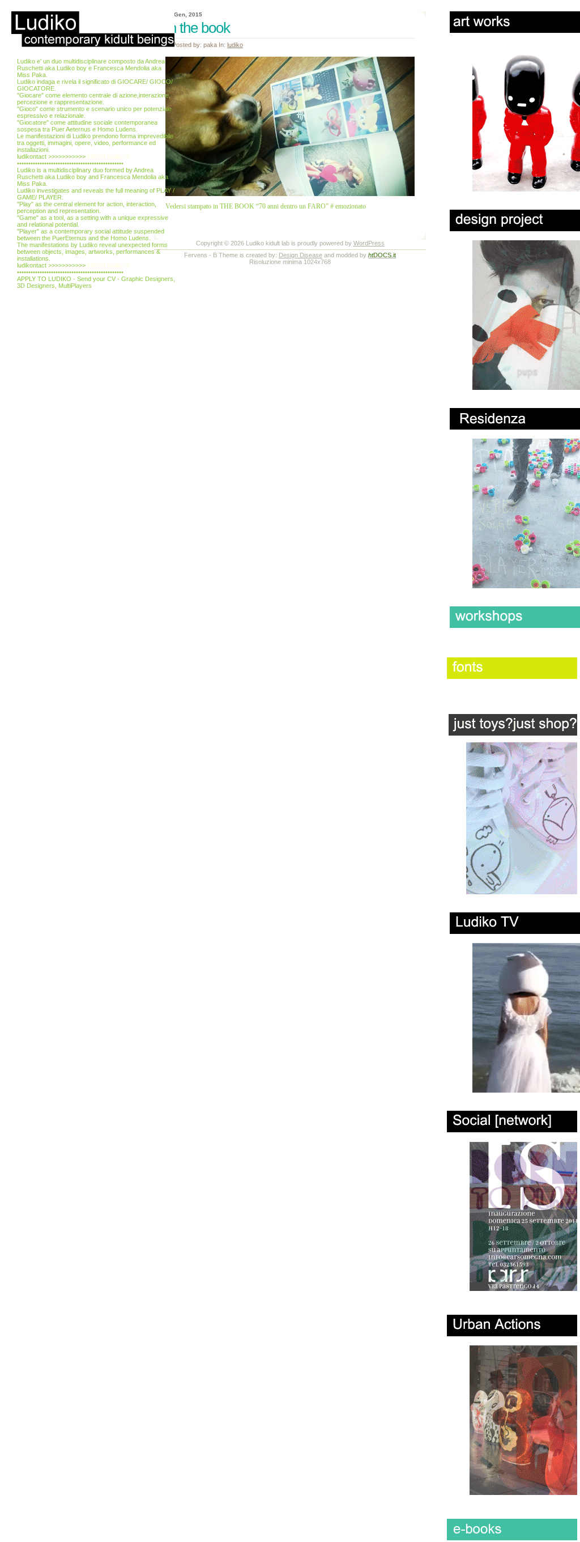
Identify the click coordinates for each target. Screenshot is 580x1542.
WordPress (369, 243)
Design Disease (300, 255)
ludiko (235, 44)
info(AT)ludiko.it (108, 156)
